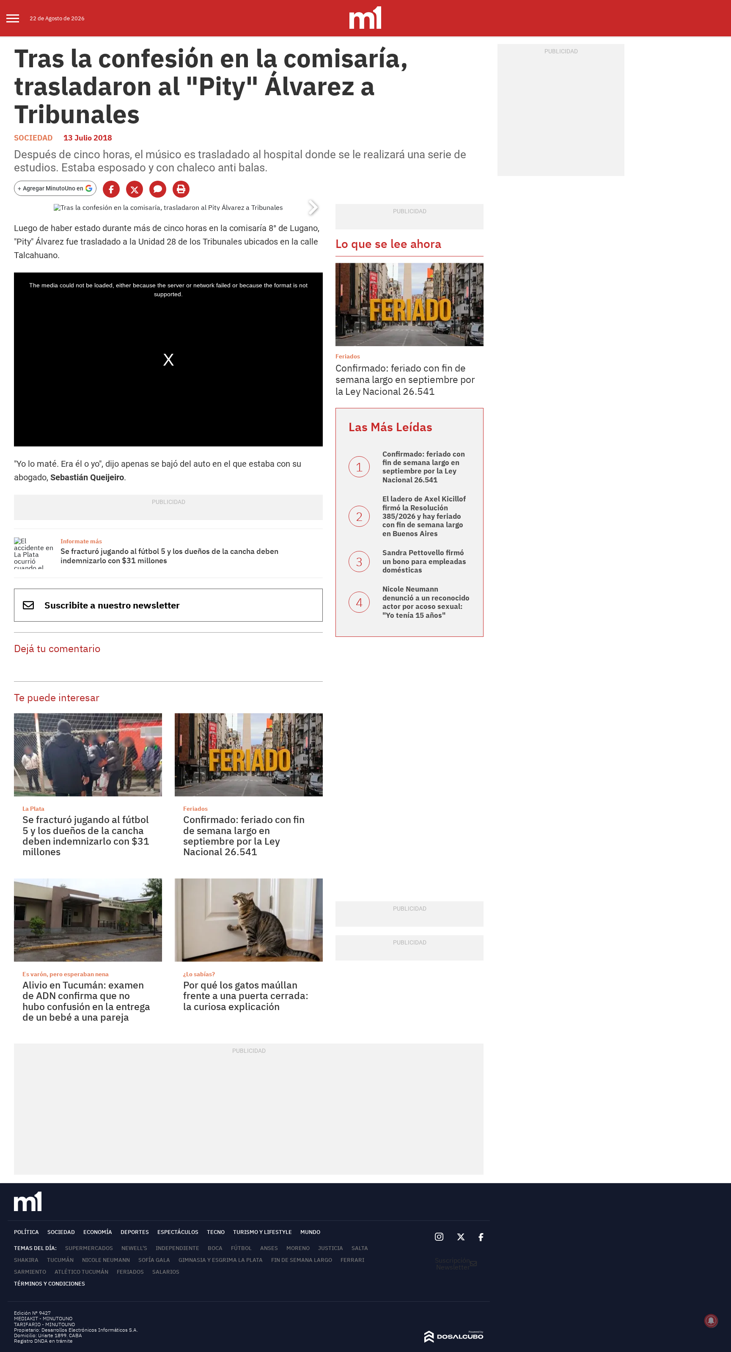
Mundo (310, 1232)
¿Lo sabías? (199, 974)
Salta (360, 1248)
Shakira (26, 1260)
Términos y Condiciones (49, 1283)
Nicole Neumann (106, 1260)
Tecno (216, 1232)
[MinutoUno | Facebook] (478, 1237)
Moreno (298, 1248)
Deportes (135, 1232)
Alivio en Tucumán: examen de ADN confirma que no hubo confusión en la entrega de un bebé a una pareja (86, 1000)
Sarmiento (30, 1271)
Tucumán (60, 1260)
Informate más (81, 541)
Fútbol (241, 1248)
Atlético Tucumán (81, 1271)
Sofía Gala (154, 1260)
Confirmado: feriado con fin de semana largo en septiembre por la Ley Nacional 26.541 (244, 835)
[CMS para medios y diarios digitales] (454, 1340)
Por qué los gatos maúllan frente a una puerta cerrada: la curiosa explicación (245, 995)
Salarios (165, 1271)
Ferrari (352, 1260)
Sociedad (33, 138)
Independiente (177, 1248)
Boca (215, 1248)
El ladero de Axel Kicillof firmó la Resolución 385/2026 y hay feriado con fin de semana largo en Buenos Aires (424, 516)
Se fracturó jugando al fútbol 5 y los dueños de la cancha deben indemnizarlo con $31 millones (169, 555)
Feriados (195, 808)
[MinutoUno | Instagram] (439, 1237)
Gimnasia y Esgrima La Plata (221, 1260)
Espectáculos (177, 1232)
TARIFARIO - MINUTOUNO (45, 1324)
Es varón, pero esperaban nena (65, 974)
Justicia (330, 1248)
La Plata (33, 808)
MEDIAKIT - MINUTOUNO (43, 1318)
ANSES (269, 1248)
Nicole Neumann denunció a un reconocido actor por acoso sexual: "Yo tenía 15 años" (426, 602)
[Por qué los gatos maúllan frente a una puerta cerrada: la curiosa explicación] (249, 920)
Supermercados (89, 1248)
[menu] (18, 18)
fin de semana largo (301, 1260)
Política (26, 1232)
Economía (97, 1232)
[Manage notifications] (711, 1320)
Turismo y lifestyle (262, 1232)
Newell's (134, 1248)
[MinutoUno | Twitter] (461, 1237)
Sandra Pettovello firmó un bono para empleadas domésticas (424, 561)
